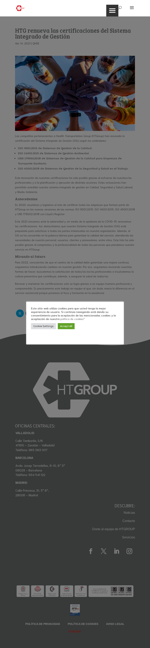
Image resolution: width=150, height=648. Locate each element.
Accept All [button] (66, 326)
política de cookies (72, 319)
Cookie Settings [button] (43, 326)
